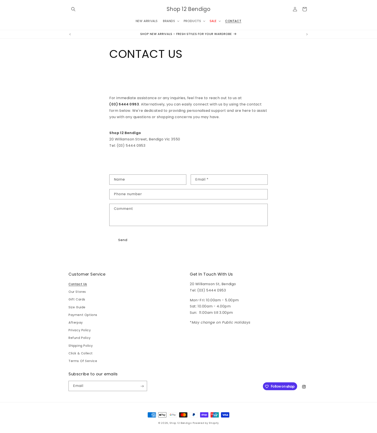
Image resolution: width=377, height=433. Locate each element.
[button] (73, 9)
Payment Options (83, 315)
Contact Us (78, 284)
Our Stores (77, 292)
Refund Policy (80, 338)
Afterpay (76, 322)
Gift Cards (77, 299)
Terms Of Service (83, 361)
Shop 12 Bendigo (181, 423)
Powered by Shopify (206, 423)
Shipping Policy (81, 345)
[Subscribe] (142, 386)
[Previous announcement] (70, 34)
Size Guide (77, 307)
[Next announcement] (307, 34)
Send (122, 240)
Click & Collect (81, 353)
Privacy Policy (80, 330)
